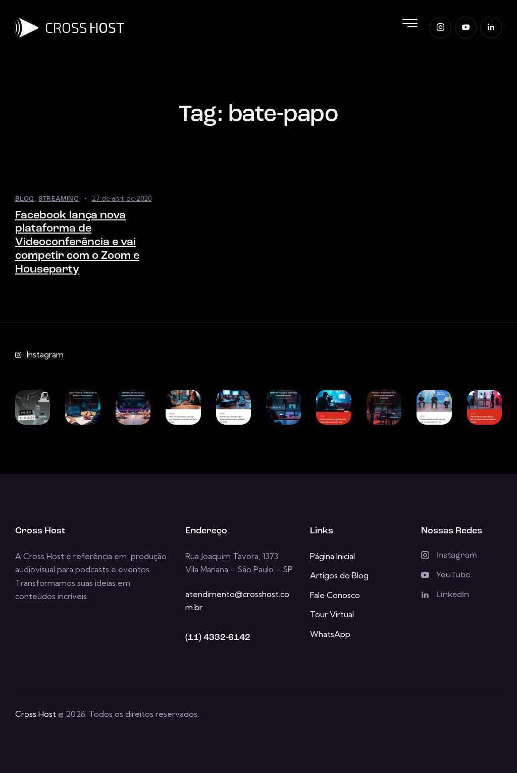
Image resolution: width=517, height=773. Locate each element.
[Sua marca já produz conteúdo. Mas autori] (32, 407)
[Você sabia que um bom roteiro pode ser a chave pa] (82, 407)
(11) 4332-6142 (217, 638)
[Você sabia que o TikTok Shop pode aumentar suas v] (484, 407)
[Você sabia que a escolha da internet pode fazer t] (233, 407)
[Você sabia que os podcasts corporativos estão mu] (183, 407)
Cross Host (35, 714)
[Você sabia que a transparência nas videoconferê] (434, 407)
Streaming (58, 199)
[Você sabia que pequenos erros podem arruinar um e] (333, 407)
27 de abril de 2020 (121, 198)
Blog (24, 199)
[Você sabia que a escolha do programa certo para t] (283, 407)
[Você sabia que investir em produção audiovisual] (384, 407)
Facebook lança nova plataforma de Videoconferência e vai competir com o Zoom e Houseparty (77, 243)
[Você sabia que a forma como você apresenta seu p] (133, 407)
